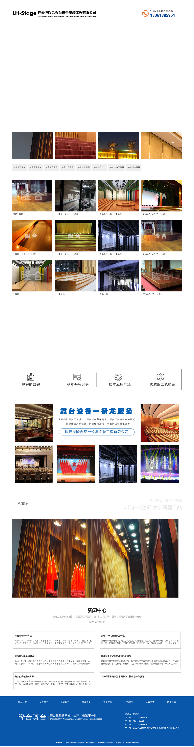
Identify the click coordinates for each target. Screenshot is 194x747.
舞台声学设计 (129, 167)
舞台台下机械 (22, 167)
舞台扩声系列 (107, 167)
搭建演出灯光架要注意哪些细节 (116, 656)
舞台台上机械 (43, 167)
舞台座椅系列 (172, 167)
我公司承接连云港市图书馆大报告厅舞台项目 (122, 676)
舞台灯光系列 (86, 167)
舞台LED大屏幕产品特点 (113, 636)
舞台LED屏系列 (150, 167)
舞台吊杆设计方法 (23, 636)
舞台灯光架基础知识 (24, 656)
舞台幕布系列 (65, 167)
